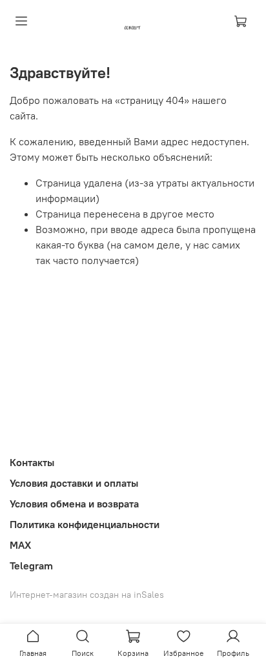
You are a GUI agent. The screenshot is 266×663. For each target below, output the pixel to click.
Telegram (31, 565)
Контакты (32, 462)
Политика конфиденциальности (84, 524)
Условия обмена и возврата (74, 503)
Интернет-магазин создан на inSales (87, 594)
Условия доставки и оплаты (74, 482)
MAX (20, 544)
